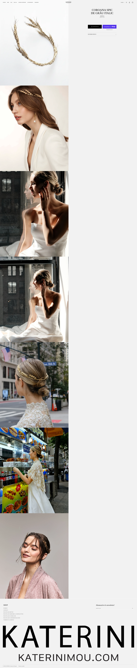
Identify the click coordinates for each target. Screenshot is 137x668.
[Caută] (126, 2)
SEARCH (5, 608)
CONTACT (5, 610)
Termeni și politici (21, 666)
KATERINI (8, 666)
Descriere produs (92, 34)
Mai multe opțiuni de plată (109, 29)
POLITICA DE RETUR (8, 612)
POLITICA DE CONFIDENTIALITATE (11, 617)
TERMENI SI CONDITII (8, 619)
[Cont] (129, 2)
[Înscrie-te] (132, 608)
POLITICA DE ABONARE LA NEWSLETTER (13, 614)
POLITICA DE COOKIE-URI (9, 616)
